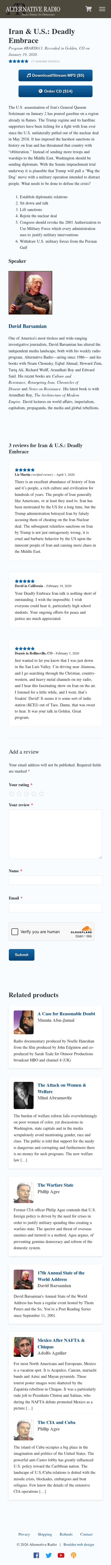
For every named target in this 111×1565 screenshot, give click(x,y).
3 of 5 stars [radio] (26, 793)
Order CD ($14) (58, 91)
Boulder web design (78, 1544)
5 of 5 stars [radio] (41, 793)
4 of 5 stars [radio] (34, 793)
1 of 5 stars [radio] (12, 793)
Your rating (20, 785)
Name (15, 871)
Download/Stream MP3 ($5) (57, 75)
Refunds (66, 1534)
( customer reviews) (45, 61)
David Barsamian (28, 326)
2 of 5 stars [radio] (19, 793)
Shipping (45, 1534)
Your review (21, 805)
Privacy (24, 1534)
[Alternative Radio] (33, 8)
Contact (86, 1534)
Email (15, 898)
